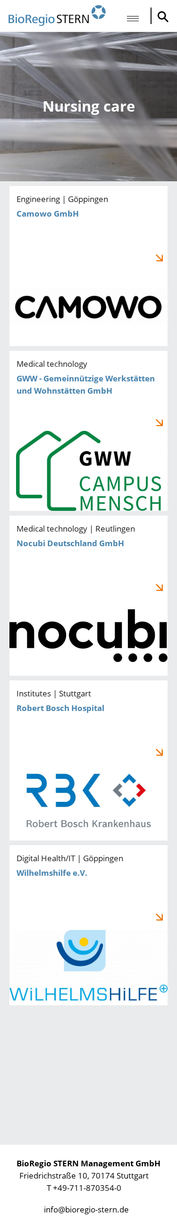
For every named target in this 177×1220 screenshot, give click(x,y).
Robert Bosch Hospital (88, 760)
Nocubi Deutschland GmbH (88, 596)
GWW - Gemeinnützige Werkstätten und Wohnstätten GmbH (88, 431)
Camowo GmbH (88, 266)
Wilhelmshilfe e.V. (88, 925)
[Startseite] (57, 16)
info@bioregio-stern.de (86, 1209)
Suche (160, 16)
